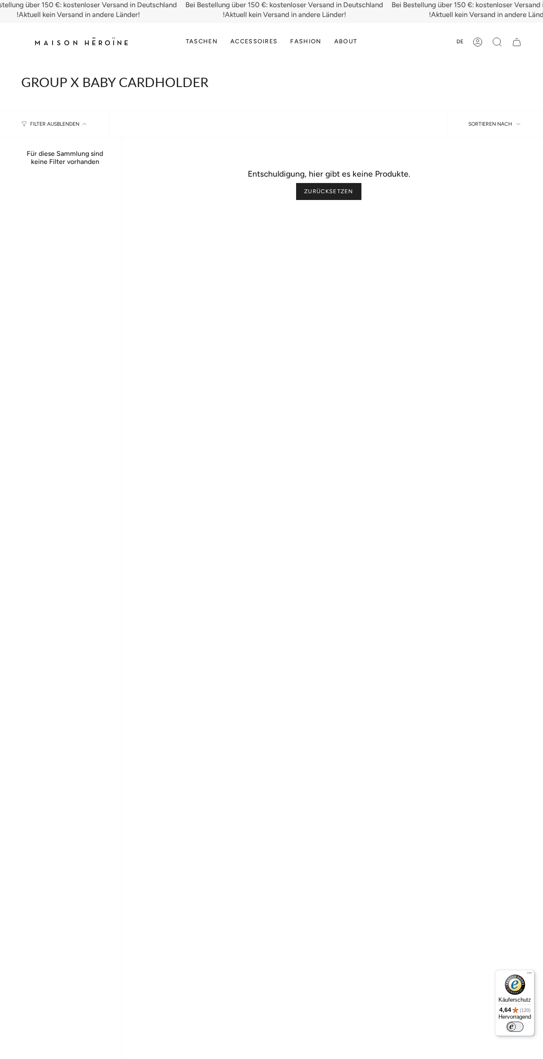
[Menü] (529, 975)
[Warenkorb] (516, 42)
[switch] (515, 1027)
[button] (201, 41)
